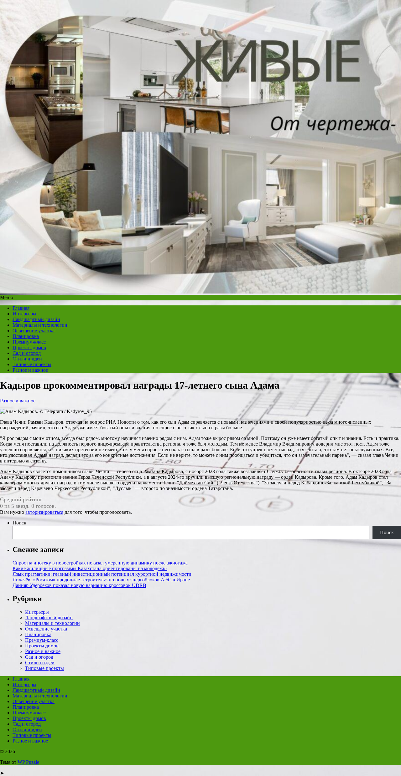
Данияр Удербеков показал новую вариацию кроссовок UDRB (79, 585)
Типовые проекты (32, 364)
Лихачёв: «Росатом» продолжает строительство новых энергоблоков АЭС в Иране (101, 579)
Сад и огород (27, 353)
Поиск (19, 522)
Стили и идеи (27, 358)
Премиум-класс (29, 342)
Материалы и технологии (40, 325)
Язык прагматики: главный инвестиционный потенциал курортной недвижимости (102, 574)
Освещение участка (34, 330)
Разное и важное (30, 370)
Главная (21, 308)
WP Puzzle (28, 762)
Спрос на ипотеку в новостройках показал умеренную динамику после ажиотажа (100, 562)
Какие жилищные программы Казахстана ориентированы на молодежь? (90, 568)
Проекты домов (29, 347)
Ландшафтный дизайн (36, 319)
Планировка (26, 336)
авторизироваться (44, 512)
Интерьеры (24, 313)
